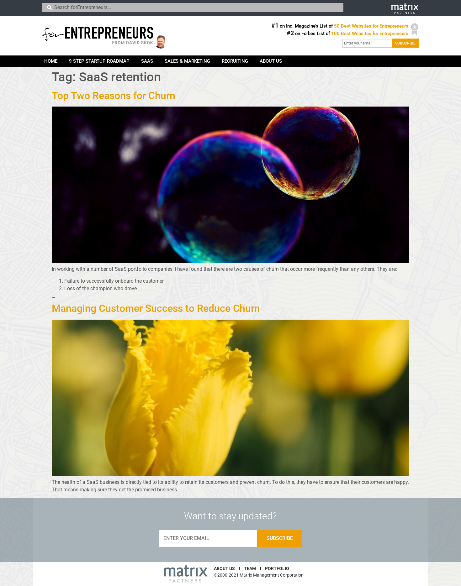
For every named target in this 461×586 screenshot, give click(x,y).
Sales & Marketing (187, 61)
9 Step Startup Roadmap (99, 61)
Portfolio (277, 568)
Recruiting (235, 61)
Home (50, 61)
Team (250, 568)
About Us (271, 61)
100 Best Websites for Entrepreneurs (369, 33)
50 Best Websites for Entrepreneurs (371, 26)
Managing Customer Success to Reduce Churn (156, 308)
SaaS (147, 61)
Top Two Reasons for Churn (113, 96)
